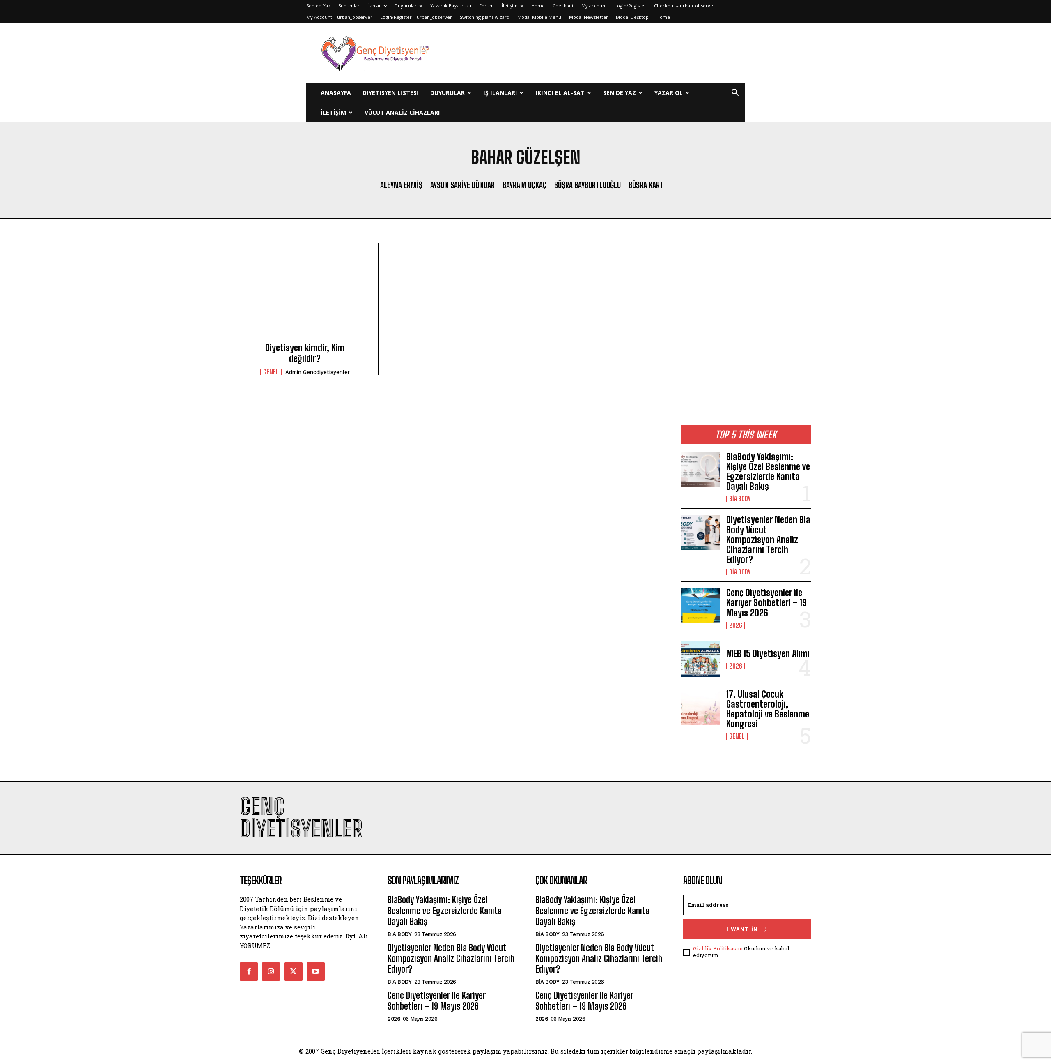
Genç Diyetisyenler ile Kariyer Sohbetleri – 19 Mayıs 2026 (766, 602)
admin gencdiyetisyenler (317, 372)
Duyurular (406, 5)
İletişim (510, 5)
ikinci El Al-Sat (560, 93)
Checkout (563, 5)
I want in (742, 929)
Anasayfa (336, 93)
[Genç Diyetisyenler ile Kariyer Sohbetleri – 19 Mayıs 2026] (700, 605)
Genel (271, 372)
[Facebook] (249, 971)
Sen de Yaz (318, 5)
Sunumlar (349, 5)
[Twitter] (293, 971)
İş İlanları (500, 93)
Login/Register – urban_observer (416, 17)
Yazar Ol (668, 93)
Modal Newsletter (588, 17)
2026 (735, 625)
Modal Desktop (632, 17)
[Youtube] (316, 971)
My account (594, 5)
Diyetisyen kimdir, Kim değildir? (304, 353)
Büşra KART (646, 185)
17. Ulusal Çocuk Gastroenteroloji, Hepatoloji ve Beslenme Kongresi (767, 709)
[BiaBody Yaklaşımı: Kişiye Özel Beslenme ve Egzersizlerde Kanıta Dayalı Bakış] (700, 469)
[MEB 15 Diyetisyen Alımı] (700, 659)
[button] (735, 93)
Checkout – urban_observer (684, 5)
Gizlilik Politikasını (718, 948)
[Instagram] (271, 971)
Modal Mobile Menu (539, 17)
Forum (486, 5)
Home (538, 5)
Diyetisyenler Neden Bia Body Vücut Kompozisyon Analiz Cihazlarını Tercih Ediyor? (768, 539)
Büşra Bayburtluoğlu (587, 185)
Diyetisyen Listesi (391, 93)
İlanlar (374, 5)
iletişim (333, 112)
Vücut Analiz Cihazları (402, 112)
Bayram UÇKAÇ (524, 185)
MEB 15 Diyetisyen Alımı (768, 653)
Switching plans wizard (484, 17)
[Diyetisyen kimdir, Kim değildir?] (305, 295)
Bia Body (739, 499)
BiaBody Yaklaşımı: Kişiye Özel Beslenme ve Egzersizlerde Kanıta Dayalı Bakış (768, 471)
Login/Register (630, 5)
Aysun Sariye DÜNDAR (462, 185)
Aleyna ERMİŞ (401, 185)
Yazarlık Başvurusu (450, 5)
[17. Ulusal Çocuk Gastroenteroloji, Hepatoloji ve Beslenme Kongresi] (700, 707)
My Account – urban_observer (339, 17)
